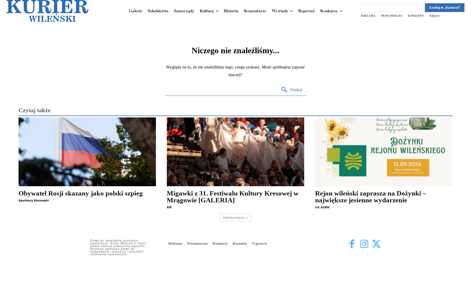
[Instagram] (364, 244)
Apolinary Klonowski (34, 200)
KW (169, 207)
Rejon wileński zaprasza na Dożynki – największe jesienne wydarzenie (370, 196)
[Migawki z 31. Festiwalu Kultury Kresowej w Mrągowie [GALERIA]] (235, 151)
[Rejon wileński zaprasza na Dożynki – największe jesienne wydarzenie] (383, 151)
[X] (376, 244)
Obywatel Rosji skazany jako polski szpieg (81, 193)
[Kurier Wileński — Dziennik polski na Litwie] (47, 11)
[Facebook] (352, 244)
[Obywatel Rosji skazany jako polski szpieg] (87, 151)
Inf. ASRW (322, 207)
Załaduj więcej (233, 217)
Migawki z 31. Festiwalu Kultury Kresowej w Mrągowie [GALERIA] (232, 196)
